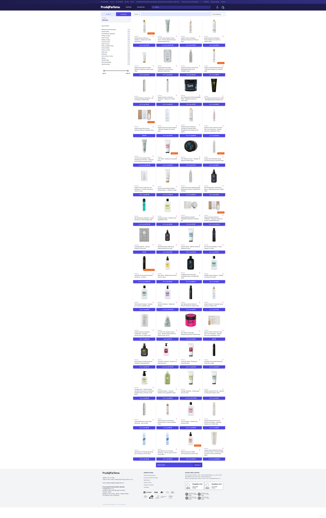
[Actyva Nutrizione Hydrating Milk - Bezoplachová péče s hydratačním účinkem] (191, 176)
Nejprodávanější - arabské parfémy (199, 2)
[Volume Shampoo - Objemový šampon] (167, 292)
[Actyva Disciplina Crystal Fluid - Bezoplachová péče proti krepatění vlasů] (191, 56)
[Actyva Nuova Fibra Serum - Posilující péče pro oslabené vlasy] (144, 115)
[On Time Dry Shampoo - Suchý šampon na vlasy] (214, 235)
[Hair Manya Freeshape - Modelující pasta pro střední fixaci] (191, 320)
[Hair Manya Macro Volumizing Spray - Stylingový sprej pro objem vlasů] (214, 176)
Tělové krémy (115, 60)
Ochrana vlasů (115, 42)
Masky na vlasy (115, 40)
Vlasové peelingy (115, 62)
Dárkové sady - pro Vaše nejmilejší (180, 2)
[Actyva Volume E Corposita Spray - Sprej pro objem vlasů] (214, 292)
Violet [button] (167, 339)
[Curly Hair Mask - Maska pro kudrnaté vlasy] (191, 350)
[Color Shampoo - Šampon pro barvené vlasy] (191, 409)
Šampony (115, 54)
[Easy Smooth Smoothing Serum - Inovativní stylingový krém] (144, 350)
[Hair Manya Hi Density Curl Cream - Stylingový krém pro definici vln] (214, 85)
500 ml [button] (214, 367)
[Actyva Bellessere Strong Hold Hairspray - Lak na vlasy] (144, 409)
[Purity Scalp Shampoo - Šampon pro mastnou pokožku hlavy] (144, 292)
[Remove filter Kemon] (139, 14)
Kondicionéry (115, 31)
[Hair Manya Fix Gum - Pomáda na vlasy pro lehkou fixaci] (191, 146)
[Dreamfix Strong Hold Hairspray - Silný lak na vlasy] (214, 350)
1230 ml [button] (214, 224)
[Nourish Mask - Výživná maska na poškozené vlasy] (191, 235)
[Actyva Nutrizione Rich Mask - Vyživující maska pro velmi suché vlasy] (144, 56)
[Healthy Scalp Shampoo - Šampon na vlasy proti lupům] (214, 263)
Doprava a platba (215, 2)
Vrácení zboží (147, 482)
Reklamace (147, 480)
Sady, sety (115, 52)
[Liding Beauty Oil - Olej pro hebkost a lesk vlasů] (144, 235)
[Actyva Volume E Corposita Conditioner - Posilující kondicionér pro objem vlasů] (144, 320)
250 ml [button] (144, 45)
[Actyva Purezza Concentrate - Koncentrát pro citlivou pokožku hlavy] (167, 409)
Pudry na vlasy (115, 50)
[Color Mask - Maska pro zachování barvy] (167, 146)
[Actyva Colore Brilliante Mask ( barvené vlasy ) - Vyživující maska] (167, 176)
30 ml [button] (190, 224)
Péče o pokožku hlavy (115, 46)
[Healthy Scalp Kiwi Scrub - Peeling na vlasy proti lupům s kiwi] (214, 377)
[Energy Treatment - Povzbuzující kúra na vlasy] (191, 377)
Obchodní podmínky (149, 475)
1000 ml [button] (167, 104)
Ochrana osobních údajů (151, 478)
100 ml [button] (191, 104)
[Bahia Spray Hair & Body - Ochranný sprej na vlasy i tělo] (191, 438)
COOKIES (321, 515)
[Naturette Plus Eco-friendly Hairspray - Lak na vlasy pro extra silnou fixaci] (167, 438)
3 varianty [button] (167, 45)
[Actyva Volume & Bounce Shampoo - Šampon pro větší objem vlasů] (144, 26)
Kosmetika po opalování (115, 33)
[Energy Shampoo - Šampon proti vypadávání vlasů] (167, 205)
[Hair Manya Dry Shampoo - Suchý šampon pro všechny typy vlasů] (144, 205)
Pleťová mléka (115, 48)
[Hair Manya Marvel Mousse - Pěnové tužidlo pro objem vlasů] (191, 292)
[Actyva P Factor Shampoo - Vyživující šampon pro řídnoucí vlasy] (191, 26)
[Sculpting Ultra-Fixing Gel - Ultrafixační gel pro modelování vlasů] (191, 263)
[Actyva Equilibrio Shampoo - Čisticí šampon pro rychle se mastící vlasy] (214, 26)
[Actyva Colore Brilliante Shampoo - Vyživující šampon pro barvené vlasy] (214, 56)
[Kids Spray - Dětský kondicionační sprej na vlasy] (167, 263)
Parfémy (129, 7)
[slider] (104, 71)
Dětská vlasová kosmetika (115, 29)
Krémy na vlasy (115, 35)
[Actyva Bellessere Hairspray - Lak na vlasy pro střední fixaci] (144, 85)
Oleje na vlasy (115, 44)
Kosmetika (141, 7)
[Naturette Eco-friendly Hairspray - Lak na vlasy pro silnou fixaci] (144, 438)
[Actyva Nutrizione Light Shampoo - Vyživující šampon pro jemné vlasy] (167, 115)
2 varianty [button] (144, 165)
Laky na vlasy (115, 37)
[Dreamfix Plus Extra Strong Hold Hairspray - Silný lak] (144, 263)
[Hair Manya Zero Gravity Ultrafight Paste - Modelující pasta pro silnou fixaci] (191, 85)
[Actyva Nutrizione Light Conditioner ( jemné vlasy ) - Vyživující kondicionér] (167, 56)
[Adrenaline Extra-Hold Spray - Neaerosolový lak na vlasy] (167, 235)
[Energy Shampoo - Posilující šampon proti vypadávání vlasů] (167, 377)
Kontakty (223, 2)
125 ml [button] (191, 75)
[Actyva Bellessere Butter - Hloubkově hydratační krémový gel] (191, 205)
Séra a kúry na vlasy (115, 56)
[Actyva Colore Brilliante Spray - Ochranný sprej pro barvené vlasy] (214, 146)
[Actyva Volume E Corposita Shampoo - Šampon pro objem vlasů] (167, 85)
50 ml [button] (167, 427)
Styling (115, 58)
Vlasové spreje (115, 64)
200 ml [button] (144, 75)
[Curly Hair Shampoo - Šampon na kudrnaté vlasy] (167, 350)
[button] (144, 135)
